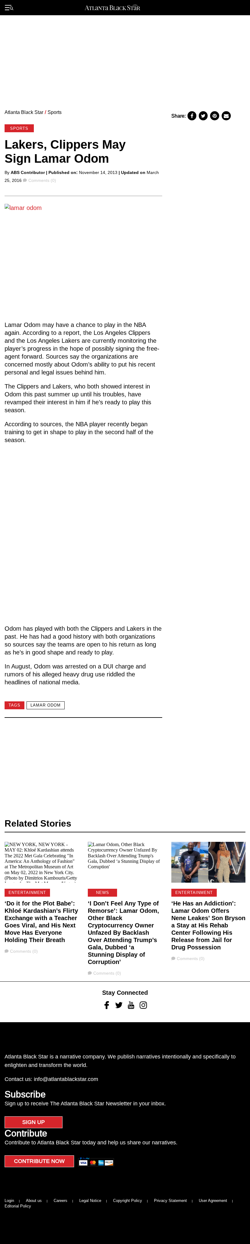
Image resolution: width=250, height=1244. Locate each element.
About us (34, 1200)
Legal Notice (90, 1200)
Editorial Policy (18, 1206)
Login (9, 1200)
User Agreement (213, 1200)
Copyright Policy (127, 1200)
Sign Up (33, 1122)
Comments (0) (42, 180)
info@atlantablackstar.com (66, 1079)
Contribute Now (39, 1161)
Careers (60, 1200)
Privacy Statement (170, 1200)
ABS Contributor (28, 172)
